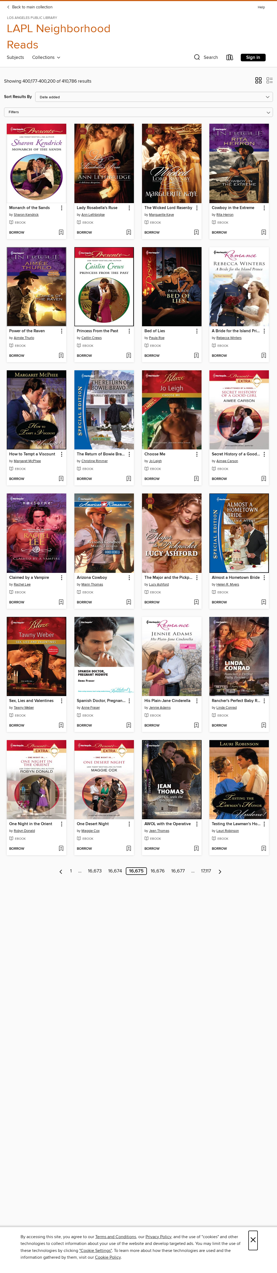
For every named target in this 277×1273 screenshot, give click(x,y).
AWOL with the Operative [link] (167, 824)
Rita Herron (224, 215)
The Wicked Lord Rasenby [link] (168, 208)
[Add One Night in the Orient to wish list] (61, 848)
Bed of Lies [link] (154, 331)
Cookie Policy (108, 1257)
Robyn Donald (24, 831)
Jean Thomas (159, 831)
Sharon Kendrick (26, 215)
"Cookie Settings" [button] (95, 1250)
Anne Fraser (90, 708)
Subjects (15, 58)
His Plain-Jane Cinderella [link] (167, 700)
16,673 (95, 871)
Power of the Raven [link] (27, 331)
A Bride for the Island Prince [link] (236, 331)
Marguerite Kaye (161, 215)
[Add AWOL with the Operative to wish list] (196, 848)
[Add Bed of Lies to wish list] (196, 356)
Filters (14, 112)
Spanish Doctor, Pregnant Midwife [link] (101, 700)
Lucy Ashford (159, 584)
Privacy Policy (158, 1237)
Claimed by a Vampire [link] (29, 577)
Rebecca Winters (229, 338)
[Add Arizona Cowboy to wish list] (128, 602)
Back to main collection (31, 7)
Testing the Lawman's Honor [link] (236, 824)
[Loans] (230, 58)
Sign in (253, 58)
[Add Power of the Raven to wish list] (61, 356)
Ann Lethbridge (93, 215)
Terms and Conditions (115, 1237)
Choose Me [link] (154, 454)
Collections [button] (44, 58)
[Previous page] (61, 871)
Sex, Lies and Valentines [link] (31, 700)
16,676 (158, 871)
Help (261, 7)
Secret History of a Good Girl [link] (236, 454)
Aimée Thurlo (24, 338)
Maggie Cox (90, 831)
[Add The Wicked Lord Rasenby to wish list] (196, 232)
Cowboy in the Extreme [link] (233, 208)
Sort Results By (18, 96)
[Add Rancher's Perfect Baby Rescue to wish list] (263, 725)
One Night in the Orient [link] (30, 824)
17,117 (206, 871)
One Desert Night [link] (93, 824)
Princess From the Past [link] (97, 331)
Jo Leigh (155, 461)
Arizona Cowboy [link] (92, 577)
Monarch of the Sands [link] (29, 208)
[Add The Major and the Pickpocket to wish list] (196, 602)
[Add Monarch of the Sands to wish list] (61, 232)
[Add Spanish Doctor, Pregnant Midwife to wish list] (128, 725)
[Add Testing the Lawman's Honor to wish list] (263, 848)
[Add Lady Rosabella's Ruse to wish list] (128, 232)
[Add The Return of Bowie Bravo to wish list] (128, 479)
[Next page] (220, 871)
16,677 (178, 871)
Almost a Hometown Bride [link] (236, 577)
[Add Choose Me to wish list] (196, 479)
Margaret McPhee (27, 461)
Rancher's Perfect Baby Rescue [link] (236, 700)
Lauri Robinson (227, 831)
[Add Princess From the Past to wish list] (128, 356)
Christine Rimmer (94, 461)
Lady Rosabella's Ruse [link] (97, 208)
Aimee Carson (227, 461)
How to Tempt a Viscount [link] (32, 454)
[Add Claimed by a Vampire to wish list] (61, 602)
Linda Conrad (226, 708)
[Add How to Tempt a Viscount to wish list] (61, 479)
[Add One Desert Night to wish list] (128, 848)
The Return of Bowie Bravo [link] (101, 454)
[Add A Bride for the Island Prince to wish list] (263, 356)
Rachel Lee (22, 584)
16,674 (115, 871)
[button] (205, 58)
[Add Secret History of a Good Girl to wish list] (263, 479)
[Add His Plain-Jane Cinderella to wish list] (196, 725)
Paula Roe (156, 338)
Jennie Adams (160, 708)
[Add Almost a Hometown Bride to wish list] (263, 602)
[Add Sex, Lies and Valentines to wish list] (61, 725)
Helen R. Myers (227, 584)
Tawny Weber (24, 708)
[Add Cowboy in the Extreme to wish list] (263, 232)
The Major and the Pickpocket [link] (169, 577)
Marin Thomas (92, 584)
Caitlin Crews (91, 338)
